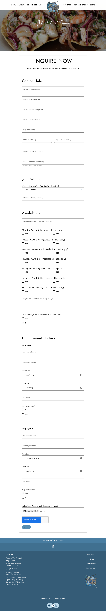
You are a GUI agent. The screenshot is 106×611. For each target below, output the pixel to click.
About (21, 5)
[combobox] (36, 190)
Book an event (81, 5)
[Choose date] (81, 374)
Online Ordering (35, 5)
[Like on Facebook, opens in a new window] (53, 546)
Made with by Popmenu (32, 540)
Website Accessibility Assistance (53, 598)
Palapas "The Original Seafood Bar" (90, 581)
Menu (13, 5)
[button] (93, 5)
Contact (67, 5)
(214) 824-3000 (11, 569)
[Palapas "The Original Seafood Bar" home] (53, 8)
